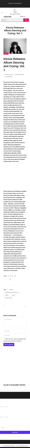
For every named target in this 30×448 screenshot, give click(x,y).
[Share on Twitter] (10, 276)
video (10, 151)
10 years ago (5, 407)
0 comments (8, 77)
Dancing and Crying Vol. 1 (12, 292)
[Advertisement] (15, 366)
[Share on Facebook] (8, 276)
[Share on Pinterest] (15, 276)
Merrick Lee (24, 445)
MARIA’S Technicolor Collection (8, 403)
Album (11, 289)
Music (13, 295)
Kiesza (7, 295)
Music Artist (8, 298)
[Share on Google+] (13, 276)
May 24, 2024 (9, 75)
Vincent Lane (20, 75)
